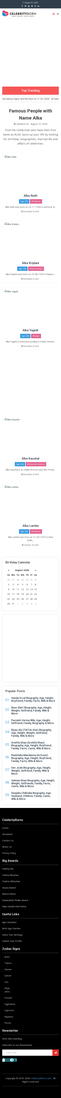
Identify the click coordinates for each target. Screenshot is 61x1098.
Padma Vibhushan (11, 881)
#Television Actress (36, 464)
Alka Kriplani (30, 263)
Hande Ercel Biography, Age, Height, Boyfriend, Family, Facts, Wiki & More (33, 699)
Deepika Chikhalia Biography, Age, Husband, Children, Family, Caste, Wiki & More (31, 795)
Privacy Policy (9, 853)
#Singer (36, 336)
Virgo (7, 988)
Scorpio (8, 997)
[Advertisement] (30, 50)
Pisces (7, 1022)
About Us (7, 846)
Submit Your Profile (12, 940)
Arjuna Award (9, 887)
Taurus (8, 962)
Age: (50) (24, 531)
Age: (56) (20, 464)
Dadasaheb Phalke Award (15, 900)
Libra (6, 991)
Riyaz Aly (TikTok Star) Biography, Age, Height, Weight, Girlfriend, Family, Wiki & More (31, 732)
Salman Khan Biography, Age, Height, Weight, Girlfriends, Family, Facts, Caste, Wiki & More (33, 783)
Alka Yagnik (30, 330)
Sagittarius (9, 1004)
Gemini (7, 969)
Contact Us (7, 840)
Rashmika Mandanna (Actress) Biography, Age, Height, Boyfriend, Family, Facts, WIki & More (31, 758)
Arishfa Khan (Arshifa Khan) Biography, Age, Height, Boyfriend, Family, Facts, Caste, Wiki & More (31, 745)
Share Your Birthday (12, 934)
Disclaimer (7, 834)
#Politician (36, 201)
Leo (6, 981)
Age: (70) (22, 268)
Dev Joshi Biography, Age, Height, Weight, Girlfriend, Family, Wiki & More (31, 770)
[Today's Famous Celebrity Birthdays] (19, 13)
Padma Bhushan (10, 875)
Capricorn (9, 1010)
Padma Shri (8, 868)
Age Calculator (9, 922)
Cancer (7, 975)
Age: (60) (25, 336)
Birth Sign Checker (11, 928)
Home (5, 827)
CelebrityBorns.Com (41, 1078)
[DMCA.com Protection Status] (9, 1059)
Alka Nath (30, 195)
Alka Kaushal (30, 458)
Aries (7, 956)
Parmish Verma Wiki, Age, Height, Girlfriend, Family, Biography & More (32, 722)
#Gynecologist (36, 268)
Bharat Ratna (9, 893)
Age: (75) (24, 201)
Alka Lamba (31, 526)
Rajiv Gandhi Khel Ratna (14, 906)
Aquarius (8, 1016)
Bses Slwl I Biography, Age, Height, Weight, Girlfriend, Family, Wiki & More (31, 710)
